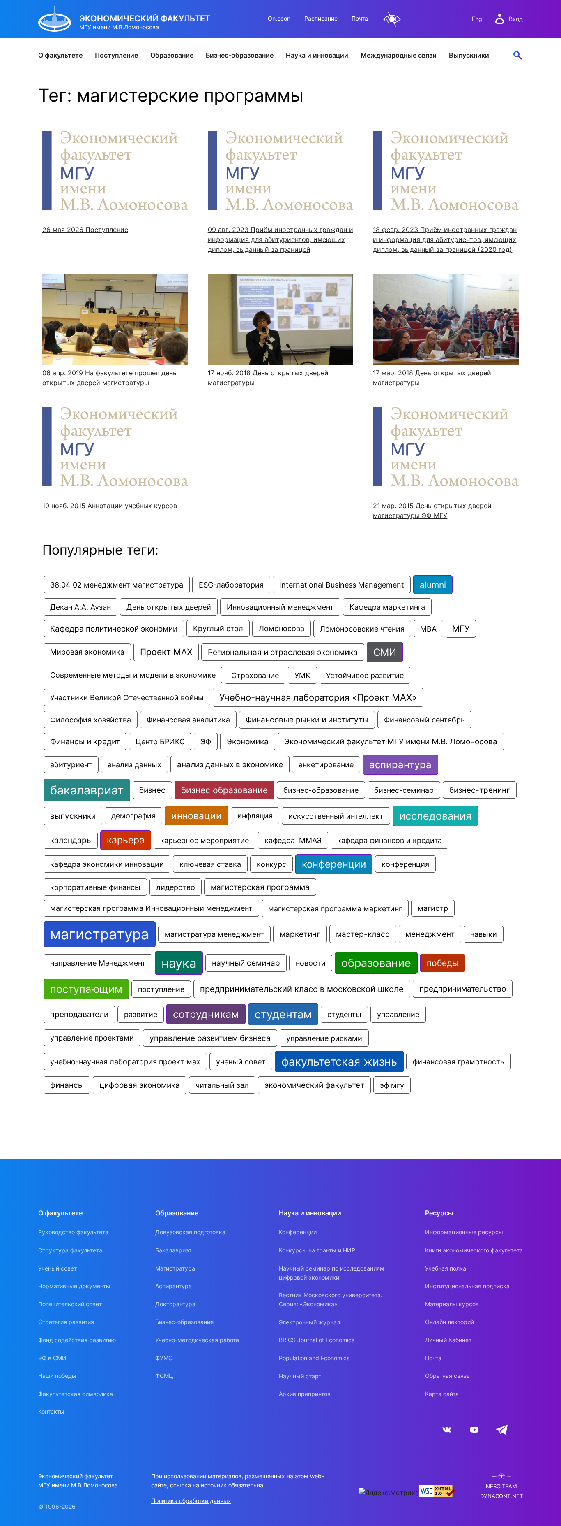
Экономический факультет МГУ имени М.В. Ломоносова (390, 741)
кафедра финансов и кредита (389, 840)
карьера (126, 840)
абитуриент (71, 764)
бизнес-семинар (404, 789)
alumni (433, 584)
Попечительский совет (70, 1304)
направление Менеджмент (98, 962)
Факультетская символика (75, 1393)
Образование (171, 55)
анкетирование (326, 764)
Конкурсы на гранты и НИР (317, 1250)
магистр (433, 908)
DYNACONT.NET (501, 1496)
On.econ (279, 18)
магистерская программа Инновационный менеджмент (151, 908)
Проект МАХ (166, 652)
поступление (161, 989)
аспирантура (400, 765)
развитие (140, 1014)
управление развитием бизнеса (210, 1038)
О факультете (60, 55)
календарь (70, 840)
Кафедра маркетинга (387, 606)
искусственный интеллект (336, 815)
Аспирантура (173, 1285)
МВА (428, 628)
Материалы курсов (452, 1304)
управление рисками (324, 1038)
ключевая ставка (210, 864)
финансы (67, 1084)
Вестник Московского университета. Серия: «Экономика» (330, 1299)
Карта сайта (442, 1393)
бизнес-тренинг (479, 789)
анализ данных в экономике (230, 764)
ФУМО (164, 1357)
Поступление (116, 55)
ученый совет (241, 1061)
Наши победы (57, 1375)
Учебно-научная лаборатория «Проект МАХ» (318, 697)
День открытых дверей (168, 606)
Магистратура (175, 1268)
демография (133, 815)
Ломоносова (281, 628)
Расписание (321, 18)
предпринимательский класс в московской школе (302, 989)
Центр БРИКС (160, 741)
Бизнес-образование (240, 55)
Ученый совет (57, 1268)
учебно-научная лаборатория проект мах (125, 1061)
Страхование (255, 675)
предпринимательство (462, 989)
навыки (483, 934)
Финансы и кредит (85, 741)
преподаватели (79, 1014)
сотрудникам (206, 1014)
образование (376, 963)
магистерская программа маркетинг (335, 908)
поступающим (86, 989)
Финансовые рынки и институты (307, 720)
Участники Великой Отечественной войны (127, 697)
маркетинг (300, 934)
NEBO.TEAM (501, 1486)
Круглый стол (218, 628)
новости (311, 963)
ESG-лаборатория (231, 584)
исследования (435, 816)
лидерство (175, 887)
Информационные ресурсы (464, 1232)
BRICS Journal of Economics (316, 1339)
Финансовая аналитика (188, 719)
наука (178, 963)
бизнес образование (224, 790)
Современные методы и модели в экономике (133, 675)
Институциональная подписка (467, 1285)
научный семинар (246, 963)
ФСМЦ (164, 1375)
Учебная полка (445, 1268)
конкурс (271, 864)
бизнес (152, 790)
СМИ (384, 652)
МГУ (460, 629)
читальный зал (222, 1084)
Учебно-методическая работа (197, 1339)
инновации (196, 815)
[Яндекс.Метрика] (389, 1493)
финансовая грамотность (458, 1061)
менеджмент (430, 934)
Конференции (298, 1232)
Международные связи (399, 55)
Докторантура (175, 1304)
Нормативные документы (74, 1285)
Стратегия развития (66, 1321)
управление (398, 1014)
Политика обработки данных (191, 1500)
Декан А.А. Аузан (80, 606)
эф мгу (392, 1084)
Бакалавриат (173, 1250)
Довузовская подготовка (190, 1232)
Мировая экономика (87, 652)
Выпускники (469, 55)
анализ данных (134, 764)
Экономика (248, 741)
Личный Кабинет (448, 1339)
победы (443, 963)
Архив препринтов (305, 1393)
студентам (283, 1014)
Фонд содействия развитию (77, 1339)
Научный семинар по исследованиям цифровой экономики (331, 1273)
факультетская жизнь (339, 1061)
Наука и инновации (317, 55)
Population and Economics (314, 1357)
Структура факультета (70, 1250)
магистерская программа (260, 887)
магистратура (99, 934)
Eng (477, 18)
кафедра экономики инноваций (107, 864)
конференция (405, 864)
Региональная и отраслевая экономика (283, 652)
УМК (302, 675)
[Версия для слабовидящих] (392, 19)
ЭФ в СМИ (52, 1357)
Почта (360, 18)
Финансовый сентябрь (424, 719)
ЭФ (205, 741)
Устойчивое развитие (365, 675)
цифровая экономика (139, 1085)
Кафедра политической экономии (113, 628)
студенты (344, 1014)
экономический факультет (314, 1085)
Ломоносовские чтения (362, 628)
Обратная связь (447, 1375)
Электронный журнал (309, 1322)
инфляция (255, 815)
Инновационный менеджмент (280, 606)
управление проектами (92, 1038)
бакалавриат (87, 790)
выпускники (73, 816)
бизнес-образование (321, 789)
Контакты (51, 1411)
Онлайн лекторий (449, 1321)
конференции (334, 864)
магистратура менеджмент (214, 934)
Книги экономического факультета (474, 1250)
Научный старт (300, 1376)
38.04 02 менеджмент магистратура (116, 584)
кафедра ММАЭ (293, 840)
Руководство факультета (73, 1232)
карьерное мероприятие (204, 840)
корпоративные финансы (95, 887)
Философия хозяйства (90, 719)
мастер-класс (363, 934)
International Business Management (341, 584)
